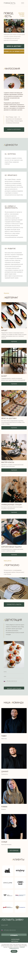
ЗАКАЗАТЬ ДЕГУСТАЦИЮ (14, 688)
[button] (14, 51)
